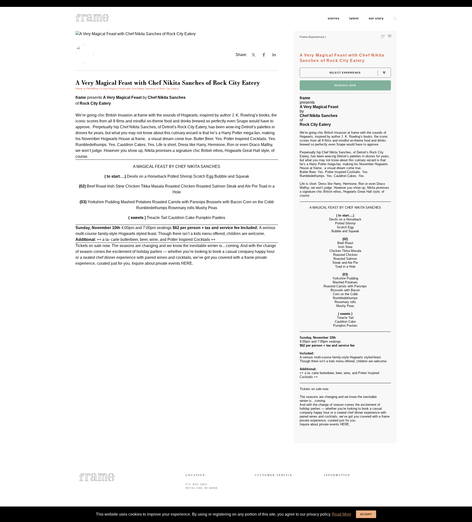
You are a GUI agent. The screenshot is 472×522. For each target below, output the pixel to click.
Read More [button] (341, 514)
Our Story (376, 18)
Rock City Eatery (191, 127)
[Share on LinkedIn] (274, 55)
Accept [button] (366, 514)
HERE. (187, 263)
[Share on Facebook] (264, 55)
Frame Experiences (312, 36)
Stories (333, 18)
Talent (354, 18)
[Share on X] (253, 55)
